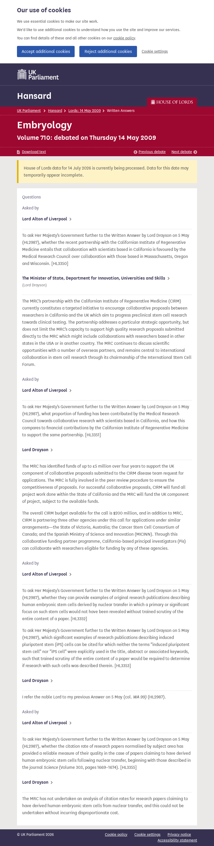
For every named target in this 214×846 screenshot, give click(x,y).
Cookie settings (155, 51)
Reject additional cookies (108, 51)
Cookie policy (116, 834)
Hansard (34, 95)
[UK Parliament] (38, 74)
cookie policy (124, 38)
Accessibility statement (177, 840)
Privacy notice (179, 834)
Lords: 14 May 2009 (84, 110)
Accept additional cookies (46, 51)
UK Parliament (29, 110)
